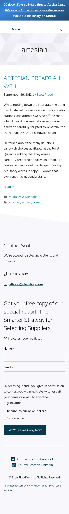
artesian (14, 202)
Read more (11, 187)
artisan (26, 202)
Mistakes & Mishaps (23, 197)
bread (37, 202)
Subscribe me (15, 418)
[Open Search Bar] (60, 29)
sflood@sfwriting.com (26, 284)
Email (8, 367)
